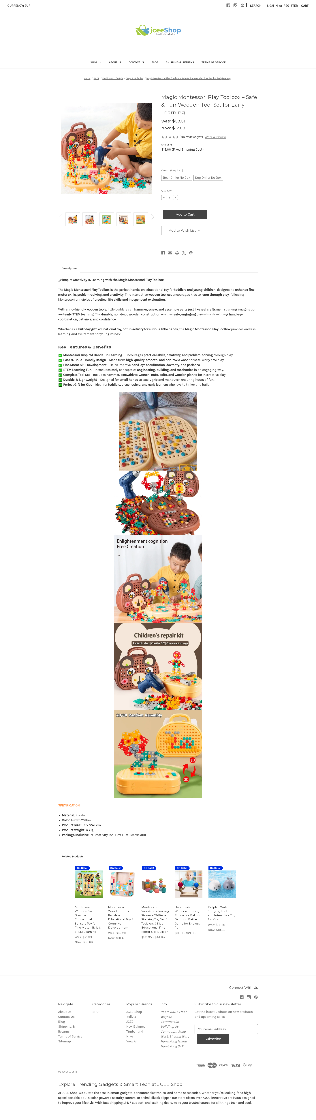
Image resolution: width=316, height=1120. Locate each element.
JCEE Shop (134, 1012)
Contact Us (136, 62)
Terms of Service (214, 62)
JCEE (129, 1022)
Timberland (134, 1031)
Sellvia (131, 1017)
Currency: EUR (19, 6)
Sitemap (64, 1041)
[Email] (170, 253)
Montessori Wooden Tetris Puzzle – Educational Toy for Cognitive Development (122, 917)
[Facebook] (228, 5)
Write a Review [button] (215, 137)
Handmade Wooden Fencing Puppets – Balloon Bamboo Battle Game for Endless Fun (188, 917)
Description (69, 268)
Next (152, 216)
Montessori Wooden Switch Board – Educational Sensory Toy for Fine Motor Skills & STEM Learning (88, 919)
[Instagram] (235, 5)
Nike (129, 1036)
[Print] (177, 253)
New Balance (135, 1027)
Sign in (272, 6)
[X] (184, 253)
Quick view (86, 878)
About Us (115, 62)
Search (256, 6)
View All (132, 1041)
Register (291, 6)
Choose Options (89, 888)
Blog (155, 62)
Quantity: (166, 190)
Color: (172, 170)
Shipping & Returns (180, 62)
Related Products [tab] (73, 856)
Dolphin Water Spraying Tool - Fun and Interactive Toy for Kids (221, 913)
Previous (60, 216)
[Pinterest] (242, 5)
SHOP (93, 62)
